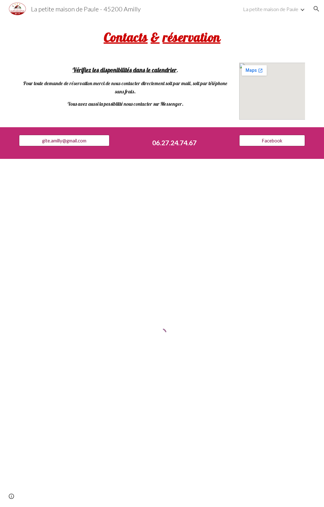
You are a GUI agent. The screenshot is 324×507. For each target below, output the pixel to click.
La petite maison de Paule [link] (270, 9)
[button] (316, 8)
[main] (162, 36)
